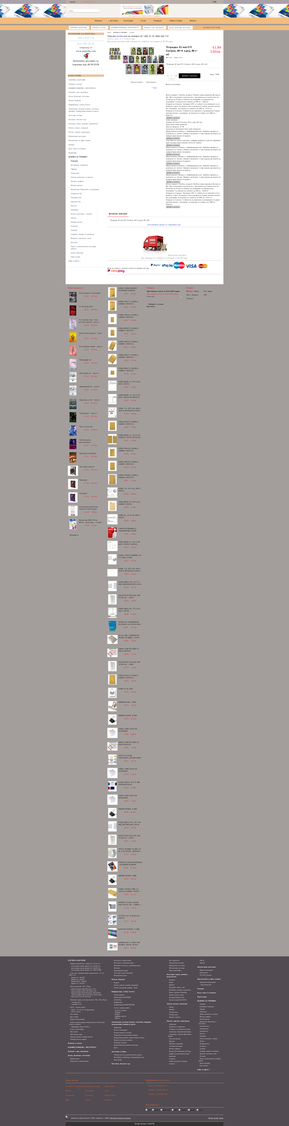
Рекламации (70, 1095)
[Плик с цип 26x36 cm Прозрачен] (112, 773)
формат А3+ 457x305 (78, 983)
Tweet (155, 88)
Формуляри (201, 997)
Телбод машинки (119, 995)
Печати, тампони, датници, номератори (126, 985)
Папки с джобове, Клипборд (178, 992)
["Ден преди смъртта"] (73, 471)
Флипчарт (117, 968)
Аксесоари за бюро (119, 1051)
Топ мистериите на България (89, 293)
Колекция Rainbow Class (176, 997)
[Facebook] (220, 2)
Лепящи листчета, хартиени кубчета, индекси (128, 1055)
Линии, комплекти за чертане (178, 1061)
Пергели (202, 963)
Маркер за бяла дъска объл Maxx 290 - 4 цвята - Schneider (129, 904)
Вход (67, 1100)
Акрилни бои (204, 1031)
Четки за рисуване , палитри (208, 1038)
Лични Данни (110, 1086)
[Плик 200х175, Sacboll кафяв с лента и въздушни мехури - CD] (112, 372)
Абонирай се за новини (156, 304)
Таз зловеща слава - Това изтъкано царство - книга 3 (89, 321)
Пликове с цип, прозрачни (78, 1051)
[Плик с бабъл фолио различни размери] (112, 292)
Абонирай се (74, 535)
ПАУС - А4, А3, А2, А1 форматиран (82, 1010)
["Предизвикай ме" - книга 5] (73, 391)
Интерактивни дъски (120, 975)
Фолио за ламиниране (120, 1030)
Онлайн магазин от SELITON (144, 1124)
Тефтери (202, 1009)
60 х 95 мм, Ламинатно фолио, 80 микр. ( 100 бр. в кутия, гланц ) (129, 637)
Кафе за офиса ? (203, 1069)
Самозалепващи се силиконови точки (127, 530)
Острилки (172, 1059)
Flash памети (204, 972)
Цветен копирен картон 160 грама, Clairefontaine (86, 995)
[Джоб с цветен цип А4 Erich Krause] (112, 746)
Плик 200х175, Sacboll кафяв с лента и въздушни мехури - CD (128, 370)
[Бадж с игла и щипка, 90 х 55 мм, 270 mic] (112, 559)
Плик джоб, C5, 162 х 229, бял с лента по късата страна (129, 396)
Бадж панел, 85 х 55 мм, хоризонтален (129, 783)
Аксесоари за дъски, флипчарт (123, 973)
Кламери (117, 1012)
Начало (193, 21)
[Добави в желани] (170, 71)
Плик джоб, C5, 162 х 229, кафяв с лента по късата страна (130, 436)
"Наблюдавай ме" (85, 360)
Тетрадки (131, 32)
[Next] (180, 297)
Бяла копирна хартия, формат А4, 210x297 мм (85, 966)
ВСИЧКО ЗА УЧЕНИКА (120, 32)
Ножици (171, 1009)
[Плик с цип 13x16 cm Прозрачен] (112, 733)
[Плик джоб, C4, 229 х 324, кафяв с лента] (112, 506)
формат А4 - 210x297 (78, 977)
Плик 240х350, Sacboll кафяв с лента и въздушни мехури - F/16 (129, 463)
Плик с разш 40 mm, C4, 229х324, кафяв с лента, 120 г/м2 (129, 890)
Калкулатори (118, 1060)
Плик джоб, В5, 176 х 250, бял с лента (129, 610)
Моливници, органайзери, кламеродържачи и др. (129, 1057)
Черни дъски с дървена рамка (79, 1061)
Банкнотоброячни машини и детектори (126, 1045)
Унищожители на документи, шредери (126, 1035)
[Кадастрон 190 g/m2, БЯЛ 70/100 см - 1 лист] (112, 840)
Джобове (172, 985)
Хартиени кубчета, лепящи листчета (81, 1037)
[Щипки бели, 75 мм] (112, 706)
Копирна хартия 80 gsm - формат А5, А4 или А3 (85, 963)
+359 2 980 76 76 (161, 1094)
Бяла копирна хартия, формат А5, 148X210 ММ (86, 970)
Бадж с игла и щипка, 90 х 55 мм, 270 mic (129, 556)
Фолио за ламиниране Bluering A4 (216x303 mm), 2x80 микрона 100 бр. (129, 623)
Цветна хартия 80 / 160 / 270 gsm (80, 986)
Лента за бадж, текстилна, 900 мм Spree (129, 757)
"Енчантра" (83, 493)
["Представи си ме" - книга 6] (73, 404)
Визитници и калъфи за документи (180, 990)
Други (116, 1047)
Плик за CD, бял (125, 689)
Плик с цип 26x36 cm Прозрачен (127, 770)
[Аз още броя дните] (73, 310)
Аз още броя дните (86, 306)
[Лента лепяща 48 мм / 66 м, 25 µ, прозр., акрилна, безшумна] (112, 853)
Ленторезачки (173, 1012)
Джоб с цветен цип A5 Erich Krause (128, 650)
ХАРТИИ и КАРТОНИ (76, 960)
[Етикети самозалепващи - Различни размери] (112, 866)
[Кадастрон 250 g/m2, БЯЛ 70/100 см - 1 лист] (112, 666)
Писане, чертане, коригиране (178, 1021)
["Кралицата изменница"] (73, 457)
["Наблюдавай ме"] (73, 364)
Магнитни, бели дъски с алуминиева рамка (127, 965)
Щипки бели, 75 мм (127, 702)
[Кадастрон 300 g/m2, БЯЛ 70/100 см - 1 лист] (112, 599)
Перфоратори (118, 1002)
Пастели (202, 1033)
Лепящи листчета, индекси (78, 1039)
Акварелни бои (204, 1026)
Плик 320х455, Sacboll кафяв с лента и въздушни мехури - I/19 (129, 677)
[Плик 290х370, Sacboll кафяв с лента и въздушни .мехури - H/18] (112, 426)
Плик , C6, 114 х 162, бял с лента (129, 490)
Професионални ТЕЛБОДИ (122, 997)
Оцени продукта (151, 82)
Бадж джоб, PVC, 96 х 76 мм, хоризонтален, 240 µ (129, 583)
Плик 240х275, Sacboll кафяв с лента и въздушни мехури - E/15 (129, 356)
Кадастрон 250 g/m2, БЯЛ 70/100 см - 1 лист (129, 663)
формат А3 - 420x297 (78, 979)
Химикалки (172, 1024)
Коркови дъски (74, 1058)
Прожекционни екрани (121, 970)
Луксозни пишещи (174, 1039)
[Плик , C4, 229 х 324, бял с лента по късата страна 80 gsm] (112, 573)
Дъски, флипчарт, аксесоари (79, 1055)
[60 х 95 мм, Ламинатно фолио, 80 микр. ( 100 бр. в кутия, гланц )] (112, 639)
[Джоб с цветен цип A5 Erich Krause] (112, 653)
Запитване (89, 1095)
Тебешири (203, 1036)
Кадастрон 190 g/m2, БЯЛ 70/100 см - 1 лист (129, 837)
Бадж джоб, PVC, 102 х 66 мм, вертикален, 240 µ (129, 823)
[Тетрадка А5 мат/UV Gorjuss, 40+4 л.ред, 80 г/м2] (143, 76)
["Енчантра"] (73, 497)
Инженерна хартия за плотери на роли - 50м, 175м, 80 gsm (88, 1000)
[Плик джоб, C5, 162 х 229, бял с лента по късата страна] (112, 399)
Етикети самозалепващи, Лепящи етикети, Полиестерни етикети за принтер (87, 1023)
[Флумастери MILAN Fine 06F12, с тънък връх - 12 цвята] (73, 524)
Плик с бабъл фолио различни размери (127, 289)
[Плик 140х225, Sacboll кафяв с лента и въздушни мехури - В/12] (112, 346)
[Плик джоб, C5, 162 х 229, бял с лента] (112, 386)
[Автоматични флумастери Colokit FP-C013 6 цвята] (73, 511)
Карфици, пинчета (120, 1016)
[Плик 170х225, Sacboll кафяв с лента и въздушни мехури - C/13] (112, 319)
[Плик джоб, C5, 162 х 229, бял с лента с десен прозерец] (112, 546)
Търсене (88, 1100)
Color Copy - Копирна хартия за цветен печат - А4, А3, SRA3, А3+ (86, 974)
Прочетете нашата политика (120, 1118)
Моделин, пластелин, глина (208, 1053)
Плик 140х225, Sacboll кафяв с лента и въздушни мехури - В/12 (129, 343)
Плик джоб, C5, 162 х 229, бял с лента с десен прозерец (129, 543)
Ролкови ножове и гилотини (122, 1032)
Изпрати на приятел (137, 82)
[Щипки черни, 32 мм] (112, 719)
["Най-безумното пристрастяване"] (73, 444)
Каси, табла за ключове (206, 993)
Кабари (117, 1014)
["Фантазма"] (73, 484)
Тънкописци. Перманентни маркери (180, 1032)
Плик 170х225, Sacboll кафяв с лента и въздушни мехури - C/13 (129, 316)
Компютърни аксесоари (206, 967)
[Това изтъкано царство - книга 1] (73, 337)
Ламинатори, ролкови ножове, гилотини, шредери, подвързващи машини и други (131, 1023)
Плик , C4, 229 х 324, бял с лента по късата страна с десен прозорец (129, 410)
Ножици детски (204, 1044)
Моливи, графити (205, 1016)
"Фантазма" (83, 480)
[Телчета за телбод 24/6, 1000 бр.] (112, 920)
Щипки (117, 1018)
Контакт (98, 21)
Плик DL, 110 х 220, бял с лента (129, 516)
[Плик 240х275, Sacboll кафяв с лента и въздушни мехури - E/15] (112, 359)
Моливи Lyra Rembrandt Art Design (180, 1051)
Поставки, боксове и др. (121, 1064)
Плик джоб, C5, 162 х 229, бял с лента (129, 383)
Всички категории (211, 27)
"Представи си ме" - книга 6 (89, 400)
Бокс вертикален (174, 960)
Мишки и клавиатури (206, 970)
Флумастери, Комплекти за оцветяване (207, 1022)
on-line (119, 36)
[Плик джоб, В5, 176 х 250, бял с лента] (112, 613)
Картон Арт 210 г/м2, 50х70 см (81, 996)
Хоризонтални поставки (176, 963)
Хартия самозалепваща (77, 1019)
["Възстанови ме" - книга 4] (73, 377)
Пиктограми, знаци (76, 1034)
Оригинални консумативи (208, 982)
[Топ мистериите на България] (73, 297)
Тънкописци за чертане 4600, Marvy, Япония (180, 1035)
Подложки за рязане (120, 1042)
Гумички (172, 1064)
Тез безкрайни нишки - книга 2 (91, 346)
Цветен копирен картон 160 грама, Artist (84, 991)
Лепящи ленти (173, 1014)
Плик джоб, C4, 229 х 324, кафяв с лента (129, 503)
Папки (171, 982)
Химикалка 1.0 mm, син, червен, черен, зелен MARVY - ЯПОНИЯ (129, 944)
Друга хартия (74, 1017)
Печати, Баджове (118, 979)
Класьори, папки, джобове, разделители (177, 976)
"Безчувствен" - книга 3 (88, 413)
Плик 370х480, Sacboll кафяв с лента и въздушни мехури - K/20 (129, 476)
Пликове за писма (75, 1043)
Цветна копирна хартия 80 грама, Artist (83, 989)
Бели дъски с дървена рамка (122, 960)
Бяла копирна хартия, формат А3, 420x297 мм (85, 968)
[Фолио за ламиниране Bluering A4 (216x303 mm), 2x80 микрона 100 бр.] (112, 626)
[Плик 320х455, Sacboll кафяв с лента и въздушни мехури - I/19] (112, 679)
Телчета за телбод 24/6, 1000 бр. (129, 917)
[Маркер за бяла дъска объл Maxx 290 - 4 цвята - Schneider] (112, 906)
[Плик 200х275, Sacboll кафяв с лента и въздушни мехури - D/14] (112, 332)
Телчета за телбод (120, 1010)
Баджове (116, 982)
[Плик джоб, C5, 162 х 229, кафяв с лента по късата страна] (112, 439)
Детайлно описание (118, 214)
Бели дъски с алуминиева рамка (124, 963)
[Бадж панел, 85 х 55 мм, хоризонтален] (112, 786)
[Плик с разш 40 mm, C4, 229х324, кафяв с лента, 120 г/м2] (112, 893)
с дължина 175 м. (76, 1004)
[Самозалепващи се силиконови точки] (112, 533)
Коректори (172, 1056)
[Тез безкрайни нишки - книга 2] (73, 350)
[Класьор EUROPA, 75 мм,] (112, 933)
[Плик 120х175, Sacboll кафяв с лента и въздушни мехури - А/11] (112, 306)
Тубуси (202, 960)
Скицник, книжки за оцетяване (209, 1051)
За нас (143, 21)
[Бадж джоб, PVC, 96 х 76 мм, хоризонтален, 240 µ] (112, 586)
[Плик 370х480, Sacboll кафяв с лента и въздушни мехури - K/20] (112, 479)
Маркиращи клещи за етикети (80, 1027)
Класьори (172, 980)
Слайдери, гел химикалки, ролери (179, 1029)
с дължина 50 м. (76, 1002)
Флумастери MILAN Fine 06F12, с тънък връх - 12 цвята (90, 521)
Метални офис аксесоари (176, 968)
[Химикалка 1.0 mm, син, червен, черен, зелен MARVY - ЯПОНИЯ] (112, 946)
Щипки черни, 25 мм (127, 809)
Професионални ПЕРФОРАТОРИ (124, 1005)
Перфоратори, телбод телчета (123, 991)
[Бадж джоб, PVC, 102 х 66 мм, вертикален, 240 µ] (112, 826)
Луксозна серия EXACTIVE (177, 1000)
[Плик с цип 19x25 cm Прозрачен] (112, 800)
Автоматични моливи (176, 1046)
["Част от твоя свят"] (73, 431)
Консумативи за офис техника (209, 979)
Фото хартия (74, 1014)
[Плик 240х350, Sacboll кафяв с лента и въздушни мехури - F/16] (112, 466)
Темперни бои (204, 1028)
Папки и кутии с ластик (176, 995)
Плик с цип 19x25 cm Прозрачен (127, 797)
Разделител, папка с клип (177, 987)
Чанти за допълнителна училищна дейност (209, 1059)
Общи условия (175, 21)
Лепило (171, 1007)
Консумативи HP (206, 985)
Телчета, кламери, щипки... (122, 1008)
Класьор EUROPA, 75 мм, (129, 929)
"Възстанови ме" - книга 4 (89, 373)
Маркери (172, 1041)
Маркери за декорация (176, 1044)
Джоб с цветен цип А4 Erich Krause (128, 743)
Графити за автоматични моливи (179, 1054)
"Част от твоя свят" (86, 426)
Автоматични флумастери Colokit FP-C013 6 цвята (88, 508)
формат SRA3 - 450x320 (78, 981)
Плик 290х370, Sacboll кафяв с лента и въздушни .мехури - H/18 (129, 423)
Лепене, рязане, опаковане (177, 1004)
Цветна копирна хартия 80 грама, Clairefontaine (86, 993)
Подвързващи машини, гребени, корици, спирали (129, 1037)
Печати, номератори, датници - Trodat (125, 988)
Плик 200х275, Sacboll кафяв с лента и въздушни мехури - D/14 (129, 329)
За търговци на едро (92, 1086)
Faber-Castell (204, 1065)
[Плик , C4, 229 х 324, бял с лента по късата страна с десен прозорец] (112, 412)
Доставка (114, 21)
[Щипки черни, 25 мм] (112, 813)
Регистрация (89, 1091)
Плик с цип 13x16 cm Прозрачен (127, 730)
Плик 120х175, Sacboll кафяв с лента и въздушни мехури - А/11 (129, 303)
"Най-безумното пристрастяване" (85, 441)
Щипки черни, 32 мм (127, 715)
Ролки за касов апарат (77, 1029)
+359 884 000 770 (88, 2)
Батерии (200, 989)
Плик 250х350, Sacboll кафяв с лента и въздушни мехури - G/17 (129, 450)
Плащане (158, 21)
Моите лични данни (216, 1118)
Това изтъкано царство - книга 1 (90, 334)
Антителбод (117, 1000)
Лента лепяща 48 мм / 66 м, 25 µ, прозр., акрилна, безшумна (129, 850)
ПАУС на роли (75, 1012)
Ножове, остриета (174, 1017)
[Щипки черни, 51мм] (112, 880)
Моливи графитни (174, 1049)
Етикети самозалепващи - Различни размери (130, 864)
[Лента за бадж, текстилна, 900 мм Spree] (112, 760)
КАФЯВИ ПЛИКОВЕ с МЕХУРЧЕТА (82, 1047)
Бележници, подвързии (207, 1006)
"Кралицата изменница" (88, 453)
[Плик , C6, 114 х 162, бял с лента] (112, 492)
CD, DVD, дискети (205, 975)
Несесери (202, 1056)
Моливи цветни (204, 1019)
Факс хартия (74, 1032)
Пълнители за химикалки (177, 1027)
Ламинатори (117, 1027)
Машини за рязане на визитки (123, 1040)
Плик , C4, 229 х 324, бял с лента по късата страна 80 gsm (129, 570)
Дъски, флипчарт (205, 1063)
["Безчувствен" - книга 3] (73, 417)
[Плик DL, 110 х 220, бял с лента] (112, 519)
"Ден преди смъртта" (87, 467)
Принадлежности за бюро (177, 965)
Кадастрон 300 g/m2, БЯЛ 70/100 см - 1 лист (129, 596)
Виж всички (151, 306)
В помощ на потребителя (75, 1086)
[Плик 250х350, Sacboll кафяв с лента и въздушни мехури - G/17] (112, 452)
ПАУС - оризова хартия (77, 1007)
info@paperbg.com (85, 48)
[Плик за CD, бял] (112, 693)
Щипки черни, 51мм (127, 876)
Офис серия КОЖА (175, 970)
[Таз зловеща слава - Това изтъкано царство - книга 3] (73, 324)
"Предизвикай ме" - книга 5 (89, 386)
